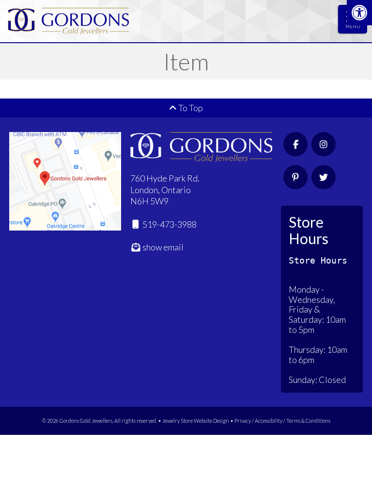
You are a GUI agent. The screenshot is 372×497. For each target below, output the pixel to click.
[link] (359, 12)
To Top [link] (190, 107)
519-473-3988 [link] (169, 224)
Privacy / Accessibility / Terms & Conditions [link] (282, 420)
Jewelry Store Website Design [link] (195, 420)
